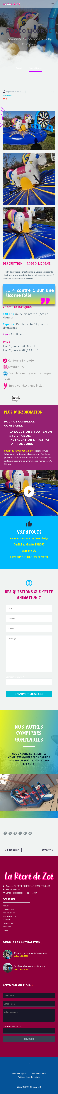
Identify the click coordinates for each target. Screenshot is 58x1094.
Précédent (13, 850)
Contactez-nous (39, 1074)
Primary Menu (52, 4)
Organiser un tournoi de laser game (30, 953)
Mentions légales (19, 1074)
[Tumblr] (20, 833)
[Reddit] (30, 833)
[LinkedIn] (25, 833)
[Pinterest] (15, 833)
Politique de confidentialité (29, 1077)
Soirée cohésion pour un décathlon (30, 966)
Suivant (46, 850)
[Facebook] (5, 833)
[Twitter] (10, 833)
